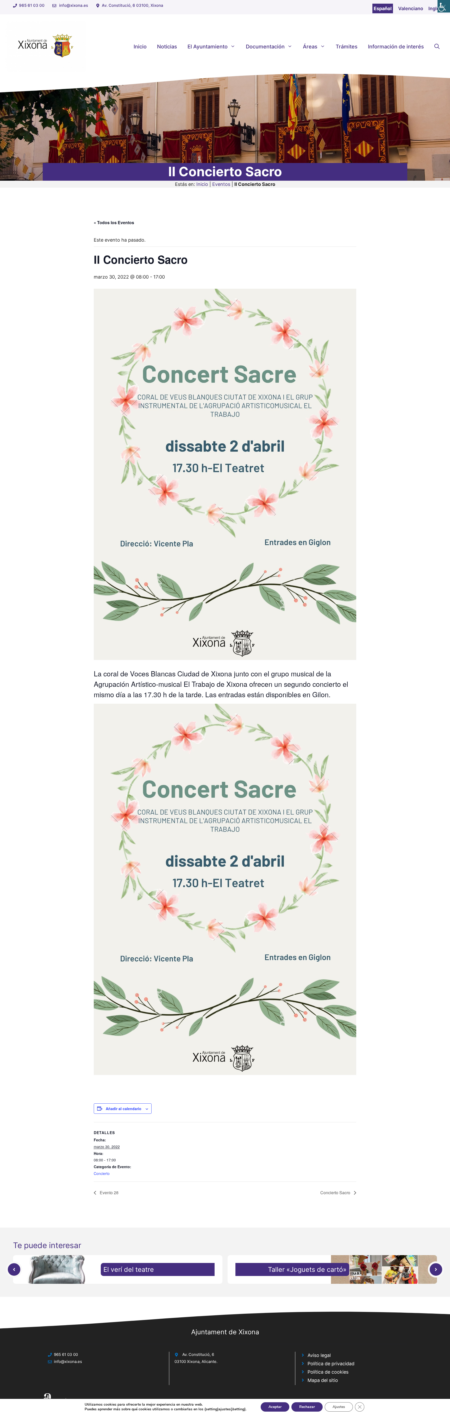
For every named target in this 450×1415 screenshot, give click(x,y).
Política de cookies (328, 1372)
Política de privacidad (331, 1363)
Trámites (347, 46)
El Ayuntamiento (208, 46)
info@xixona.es (73, 5)
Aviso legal (319, 1355)
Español (383, 8)
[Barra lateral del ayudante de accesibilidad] (444, 6)
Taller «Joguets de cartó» (307, 1269)
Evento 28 (108, 1193)
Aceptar (275, 1406)
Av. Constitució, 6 (198, 1354)
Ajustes (339, 1406)
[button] (437, 46)
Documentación (265, 46)
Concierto (102, 1173)
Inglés (435, 8)
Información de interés (396, 46)
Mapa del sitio (323, 1380)
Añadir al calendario (123, 1108)
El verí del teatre (128, 1269)
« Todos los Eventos (114, 222)
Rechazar (307, 1406)
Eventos (221, 184)
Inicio (140, 46)
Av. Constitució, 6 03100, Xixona (132, 5)
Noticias (167, 46)
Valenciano (410, 8)
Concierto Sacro (335, 1193)
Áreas (310, 46)
